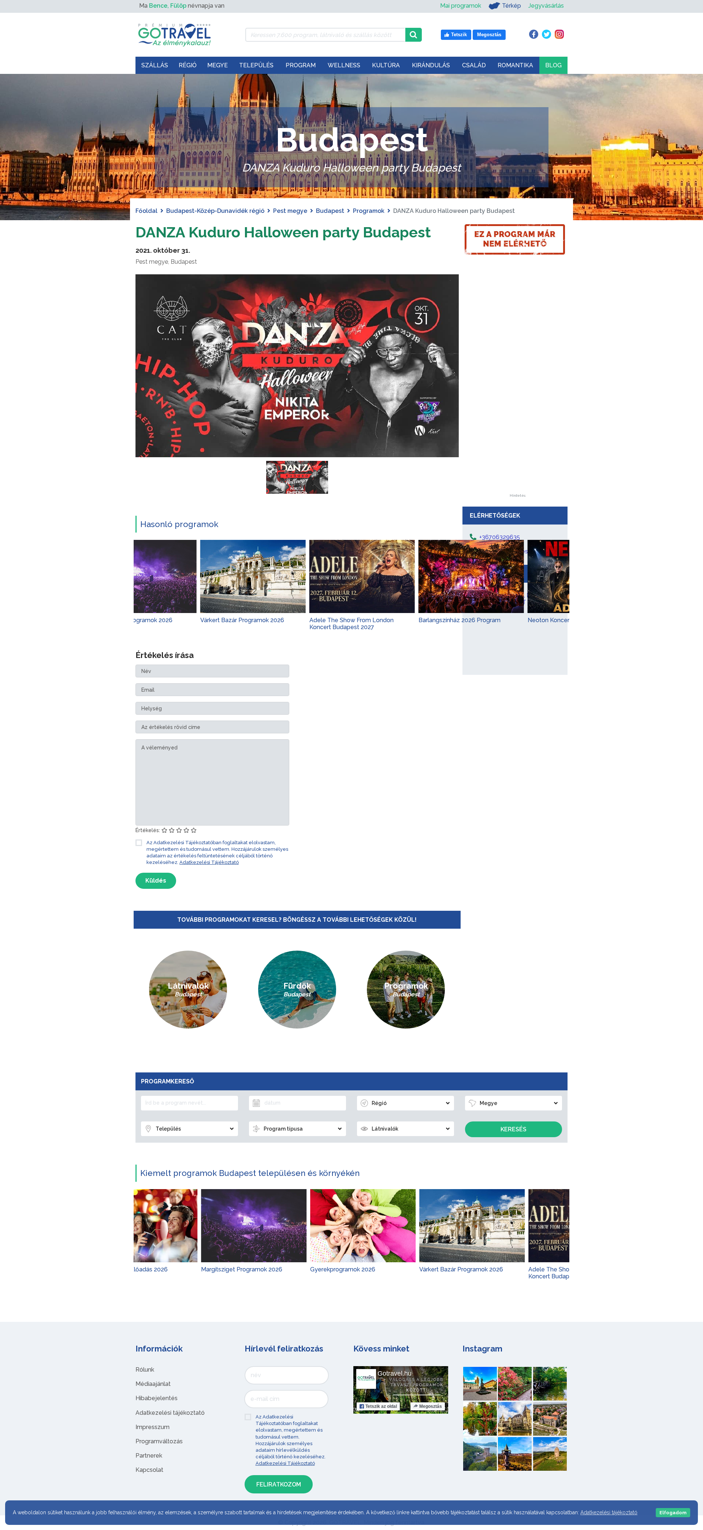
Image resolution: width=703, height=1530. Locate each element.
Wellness (344, 65)
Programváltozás (159, 1441)
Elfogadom (673, 1512)
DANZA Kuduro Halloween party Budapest (283, 232)
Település (256, 65)
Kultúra (386, 65)
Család (474, 65)
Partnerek (148, 1455)
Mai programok (460, 5)
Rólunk (144, 1369)
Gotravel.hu (394, 1373)
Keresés (514, 1129)
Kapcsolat (149, 1469)
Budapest (330, 210)
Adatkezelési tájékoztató (170, 1412)
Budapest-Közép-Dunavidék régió (215, 210)
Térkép (511, 5)
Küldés (155, 880)
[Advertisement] (517, 384)
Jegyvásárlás (546, 5)
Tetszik (381, 1406)
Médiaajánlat (153, 1383)
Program (301, 65)
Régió (188, 65)
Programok (368, 210)
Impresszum (152, 1427)
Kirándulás (431, 65)
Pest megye (290, 210)
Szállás (154, 65)
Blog (553, 65)
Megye (217, 65)
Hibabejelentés (156, 1398)
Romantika (515, 65)
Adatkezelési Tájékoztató (209, 862)
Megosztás (430, 1406)
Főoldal (146, 210)
